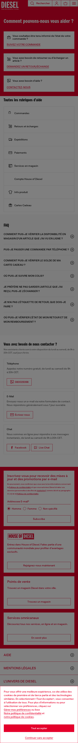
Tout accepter (39, 728)
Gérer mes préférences (17, 709)
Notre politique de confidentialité (23, 713)
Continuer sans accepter (39, 737)
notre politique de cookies (19, 716)
